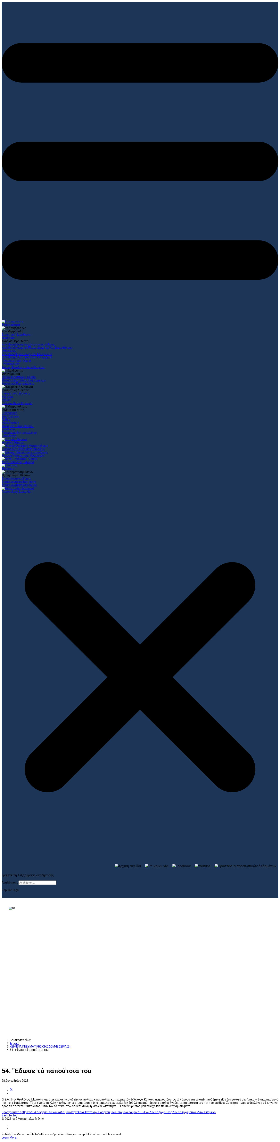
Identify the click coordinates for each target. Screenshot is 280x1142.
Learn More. (9, 1137)
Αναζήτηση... (10, 882)
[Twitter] (11, 1090)
